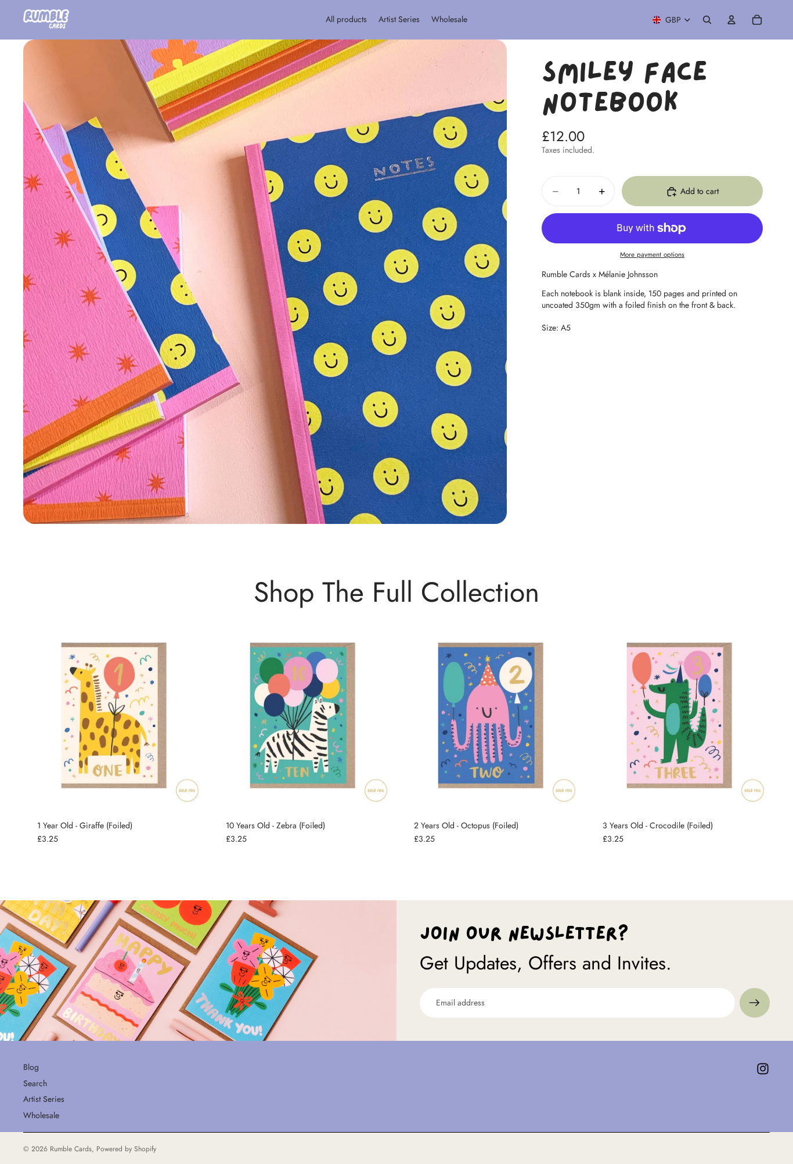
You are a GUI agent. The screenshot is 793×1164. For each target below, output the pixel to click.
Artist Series (43, 1099)
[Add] (186, 787)
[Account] (731, 20)
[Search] (707, 20)
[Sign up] (755, 1003)
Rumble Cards (71, 1149)
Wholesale (41, 1115)
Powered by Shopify (126, 1149)
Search (35, 1083)
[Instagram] (763, 1069)
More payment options (652, 255)
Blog (31, 1067)
